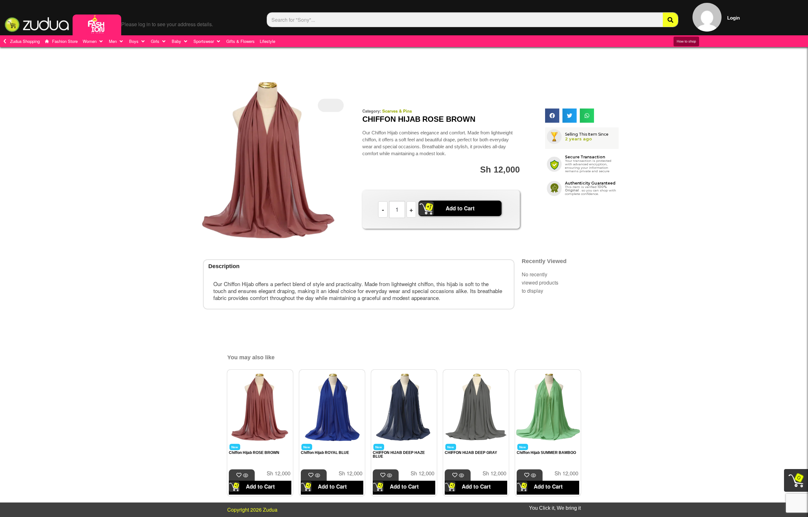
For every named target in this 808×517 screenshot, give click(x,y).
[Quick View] (246, 475)
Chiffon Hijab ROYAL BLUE (325, 452)
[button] (93, 41)
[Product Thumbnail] (330, 105)
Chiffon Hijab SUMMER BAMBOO (546, 452)
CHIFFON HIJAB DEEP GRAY (471, 452)
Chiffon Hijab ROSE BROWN (254, 452)
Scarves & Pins (397, 111)
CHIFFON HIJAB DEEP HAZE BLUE (399, 454)
